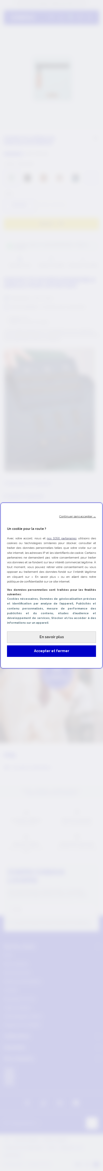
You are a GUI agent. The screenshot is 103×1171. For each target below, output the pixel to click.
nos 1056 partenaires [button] (61, 538)
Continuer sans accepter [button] (77, 516)
